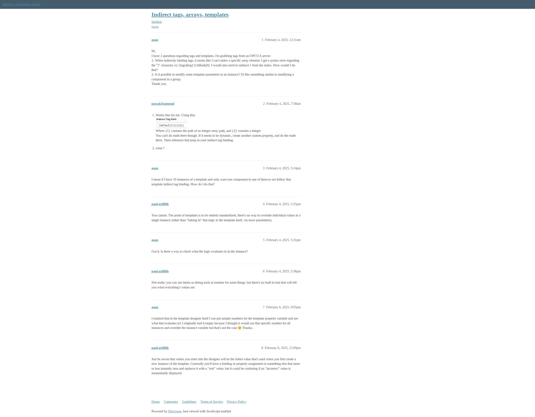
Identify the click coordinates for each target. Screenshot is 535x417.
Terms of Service (211, 401)
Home (156, 401)
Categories (171, 401)
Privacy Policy (236, 401)
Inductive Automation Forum (21, 4)
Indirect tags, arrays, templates (190, 14)
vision (155, 26)
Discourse (174, 411)
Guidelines (189, 401)
